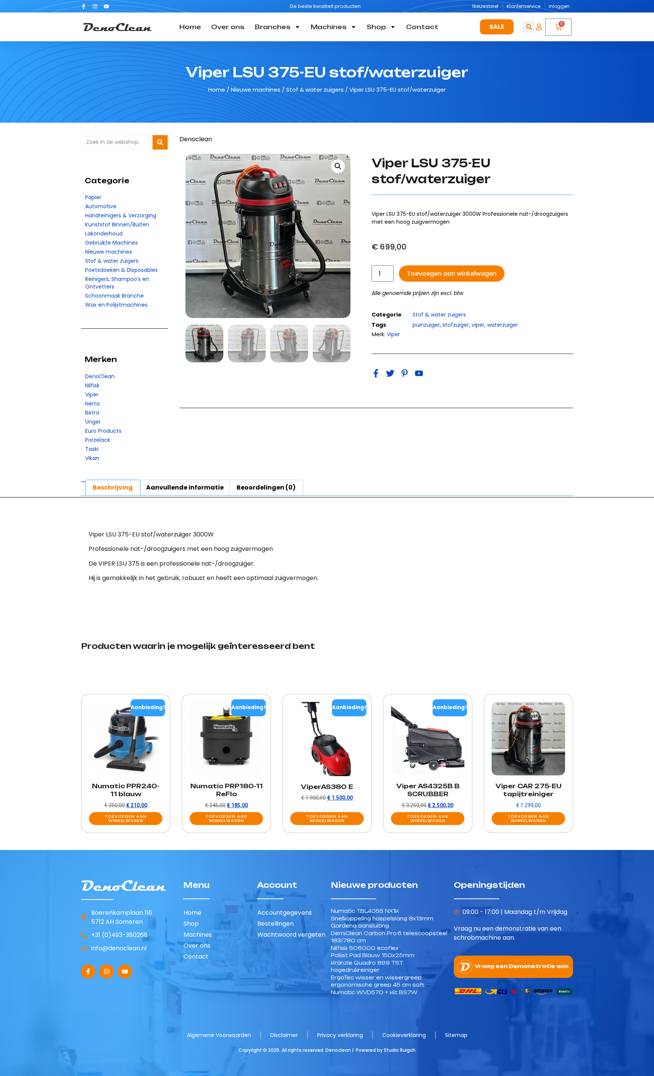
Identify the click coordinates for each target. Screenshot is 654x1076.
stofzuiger (455, 325)
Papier (93, 197)
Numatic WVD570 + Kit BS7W (374, 992)
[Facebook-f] (83, 6)
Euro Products (103, 431)
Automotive (101, 206)
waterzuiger (502, 325)
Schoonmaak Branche (114, 295)
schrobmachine (477, 937)
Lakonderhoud (104, 233)
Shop (376, 27)
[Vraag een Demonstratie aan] (465, 966)
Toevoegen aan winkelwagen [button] (125, 818)
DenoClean (100, 376)
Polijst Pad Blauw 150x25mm (372, 955)
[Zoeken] (160, 142)
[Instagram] (95, 6)
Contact (422, 27)
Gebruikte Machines (111, 242)
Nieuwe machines (255, 90)
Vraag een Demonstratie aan (521, 966)
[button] (529, 27)
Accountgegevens (284, 912)
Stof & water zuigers (315, 90)
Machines (329, 27)
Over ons (227, 27)
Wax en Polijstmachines (116, 305)
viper (478, 325)
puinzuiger (426, 325)
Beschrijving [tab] (113, 487)
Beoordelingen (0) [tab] (266, 487)
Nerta (92, 403)
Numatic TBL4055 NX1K (365, 911)
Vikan (92, 458)
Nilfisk (92, 385)
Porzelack (97, 440)
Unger (93, 422)
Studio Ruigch (400, 1050)
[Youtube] (106, 6)
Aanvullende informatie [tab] (185, 487)
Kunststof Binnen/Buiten (117, 224)
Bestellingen (275, 923)
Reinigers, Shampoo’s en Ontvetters (117, 282)
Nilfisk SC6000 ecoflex (365, 948)
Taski (91, 449)
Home (190, 27)
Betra (92, 412)
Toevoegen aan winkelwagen (452, 273)
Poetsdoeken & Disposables (121, 270)
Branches (273, 27)
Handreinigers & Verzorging (120, 215)
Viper (91, 394)
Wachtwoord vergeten (291, 934)
